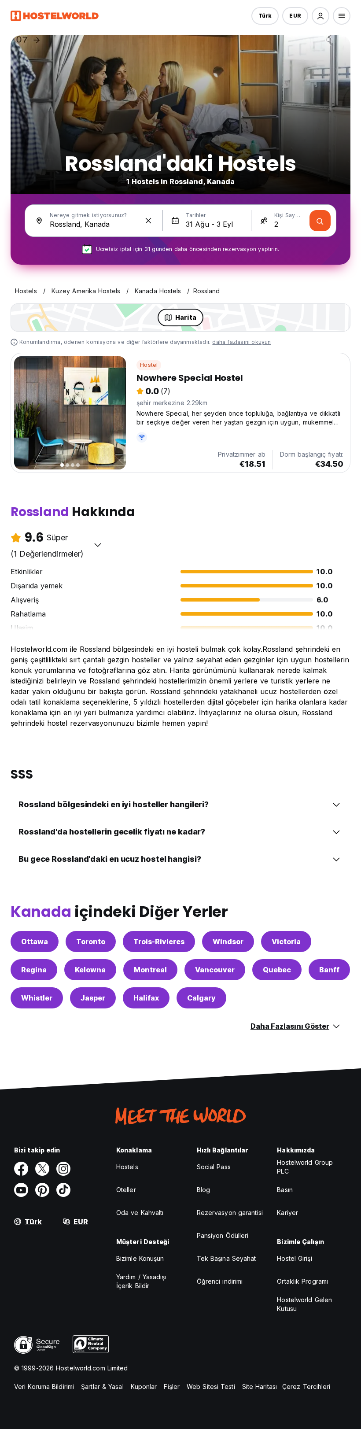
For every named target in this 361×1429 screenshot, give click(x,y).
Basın (285, 1189)
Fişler (172, 1386)
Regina (34, 969)
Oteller (126, 1189)
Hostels (127, 1167)
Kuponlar (144, 1386)
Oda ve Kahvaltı (140, 1212)
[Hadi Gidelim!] (320, 220)
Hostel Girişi (294, 1258)
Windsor (228, 941)
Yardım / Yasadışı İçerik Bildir (141, 1281)
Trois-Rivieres (158, 941)
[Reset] (148, 220)
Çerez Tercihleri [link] (306, 1386)
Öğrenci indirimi (220, 1281)
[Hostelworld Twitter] (42, 1169)
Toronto (90, 941)
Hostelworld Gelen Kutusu (304, 1304)
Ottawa (34, 941)
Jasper (93, 997)
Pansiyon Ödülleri (223, 1235)
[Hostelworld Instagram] (63, 1169)
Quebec (277, 969)
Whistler (36, 997)
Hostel (149, 365)
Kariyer (287, 1212)
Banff (329, 969)
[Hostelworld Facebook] (21, 1169)
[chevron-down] (97, 544)
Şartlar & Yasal (102, 1386)
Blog (203, 1189)
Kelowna (90, 969)
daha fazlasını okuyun (241, 342)
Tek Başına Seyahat (226, 1258)
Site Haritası (259, 1386)
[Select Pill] (320, 16)
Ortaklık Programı (302, 1281)
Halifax (146, 997)
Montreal (150, 969)
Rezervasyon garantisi (230, 1212)
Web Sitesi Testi (211, 1386)
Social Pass (214, 1167)
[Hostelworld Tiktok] (63, 1190)
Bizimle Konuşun (140, 1258)
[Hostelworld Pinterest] (42, 1190)
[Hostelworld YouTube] (21, 1190)
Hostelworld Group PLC (305, 1167)
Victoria (286, 941)
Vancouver (215, 969)
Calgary (201, 997)
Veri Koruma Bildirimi (44, 1386)
